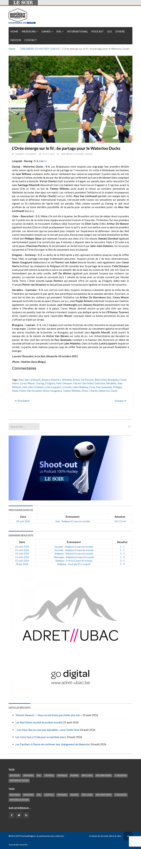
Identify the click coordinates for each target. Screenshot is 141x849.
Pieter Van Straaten (30, 390)
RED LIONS (87, 775)
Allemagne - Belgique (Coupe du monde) (74, 557)
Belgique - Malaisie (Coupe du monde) (74, 553)
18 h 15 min (120, 521)
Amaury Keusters (51, 379)
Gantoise (100, 383)
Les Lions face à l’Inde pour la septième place (40, 737)
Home (14, 31)
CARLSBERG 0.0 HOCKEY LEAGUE (40, 48)
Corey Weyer (27, 383)
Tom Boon (120, 775)
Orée (92, 387)
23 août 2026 (22, 546)
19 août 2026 (22, 553)
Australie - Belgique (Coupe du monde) (74, 550)
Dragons (50, 383)
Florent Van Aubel (83, 383)
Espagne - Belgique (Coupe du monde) (74, 546)
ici (45, 161)
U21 (109, 31)
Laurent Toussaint (26, 154)
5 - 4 (122, 564)
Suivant (119, 400)
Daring (40, 383)
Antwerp (67, 379)
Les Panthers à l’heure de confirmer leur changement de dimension (52, 744)
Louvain (67, 387)
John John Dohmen (33, 387)
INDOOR (15, 40)
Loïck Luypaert (53, 387)
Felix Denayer (64, 383)
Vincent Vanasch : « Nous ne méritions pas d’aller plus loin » (48, 715)
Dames (46, 31)
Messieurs (29, 31)
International (77, 31)
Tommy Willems (71, 390)
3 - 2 (122, 560)
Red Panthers (103, 775)
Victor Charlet (90, 390)
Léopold (49, 775)
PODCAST (97, 31)
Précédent (23, 400)
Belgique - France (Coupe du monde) (74, 560)
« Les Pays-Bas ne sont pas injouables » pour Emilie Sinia (47, 729)
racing (74, 775)
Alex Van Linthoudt (29, 379)
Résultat (120, 516)
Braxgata (113, 379)
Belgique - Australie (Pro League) (73, 564)
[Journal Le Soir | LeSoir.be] (23, 2)
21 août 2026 (22, 550)
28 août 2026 (23, 521)
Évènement (73, 516)
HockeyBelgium (28, 836)
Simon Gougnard (52, 390)
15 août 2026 (22, 560)
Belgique (15, 775)
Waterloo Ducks (108, 390)
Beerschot (101, 379)
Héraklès (111, 383)
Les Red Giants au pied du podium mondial (39, 722)
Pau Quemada (104, 387)
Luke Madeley (80, 387)
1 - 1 (122, 546)
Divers (120, 31)
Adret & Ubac (115, 836)
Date (23, 516)
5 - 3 (122, 553)
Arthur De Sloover (83, 379)
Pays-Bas (62, 775)
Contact (30, 40)
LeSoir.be (59, 836)
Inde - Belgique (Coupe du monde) (72, 521)
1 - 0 (122, 557)
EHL (58, 31)
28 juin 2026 (22, 564)
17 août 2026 (22, 557)
